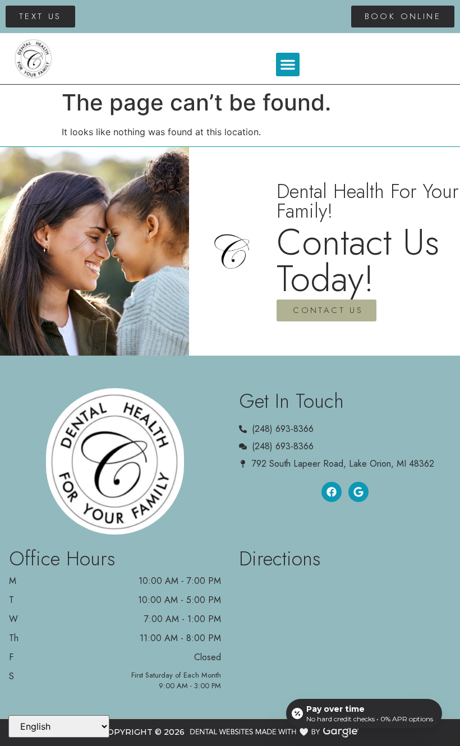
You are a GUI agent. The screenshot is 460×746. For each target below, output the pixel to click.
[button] (288, 64)
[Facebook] (331, 492)
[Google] (358, 492)
